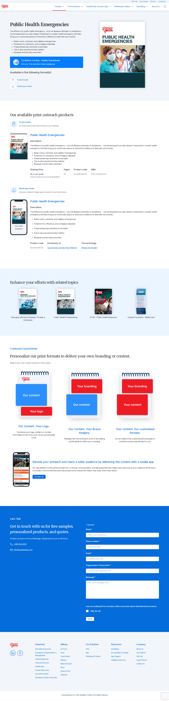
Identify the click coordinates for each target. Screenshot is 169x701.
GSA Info (153, 1)
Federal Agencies (42, 659)
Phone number (93, 541)
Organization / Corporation (98, 565)
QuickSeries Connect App (97, 6)
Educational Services (43, 649)
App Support (116, 656)
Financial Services (42, 663)
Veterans (64, 675)
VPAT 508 (134, 1)
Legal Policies (141, 660)
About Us (156, 6)
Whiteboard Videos (122, 6)
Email (89, 553)
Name (89, 529)
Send (90, 619)
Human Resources (42, 670)
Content (58, 6)
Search (166, 7)
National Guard (66, 664)
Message (90, 577)
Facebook (20, 653)
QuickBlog (141, 6)
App (87, 653)
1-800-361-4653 (20, 544)
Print (87, 649)
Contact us (50, 64)
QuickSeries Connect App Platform (62, 248)
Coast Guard (65, 656)
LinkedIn (13, 653)
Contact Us (162, 1)
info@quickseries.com (23, 550)
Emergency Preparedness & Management (45, 654)
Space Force (65, 671)
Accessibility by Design (119, 653)
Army (62, 653)
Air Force (64, 649)
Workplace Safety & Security (46, 677)
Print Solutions (74, 6)
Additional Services (118, 660)
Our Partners (144, 1)
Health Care (39, 666)
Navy (62, 667)
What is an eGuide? (89, 248)
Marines (63, 660)
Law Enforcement (41, 674)
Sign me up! (95, 611)
